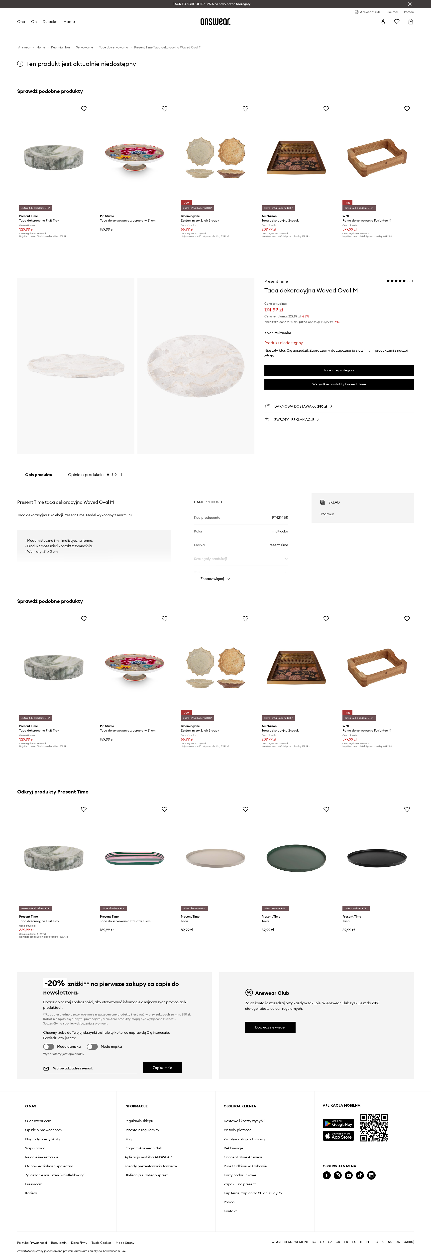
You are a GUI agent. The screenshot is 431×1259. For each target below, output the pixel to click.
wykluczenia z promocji (90, 1023)
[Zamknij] (410, 4)
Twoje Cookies (101, 1235)
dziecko (50, 21)
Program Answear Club (143, 1148)
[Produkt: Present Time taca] (215, 858)
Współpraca (35, 1148)
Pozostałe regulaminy (141, 1130)
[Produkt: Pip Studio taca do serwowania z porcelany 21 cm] (134, 158)
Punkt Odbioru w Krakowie (245, 1166)
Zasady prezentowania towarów (150, 1166)
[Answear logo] (215, 21)
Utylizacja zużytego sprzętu (147, 1175)
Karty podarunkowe (240, 1175)
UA (398, 1234)
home (69, 21)
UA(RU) (409, 1234)
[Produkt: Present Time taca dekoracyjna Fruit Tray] (54, 158)
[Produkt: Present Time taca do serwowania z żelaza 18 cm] (134, 858)
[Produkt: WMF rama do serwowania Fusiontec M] (377, 158)
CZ (330, 1234)
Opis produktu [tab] (38, 474)
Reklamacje (233, 1148)
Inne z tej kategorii (339, 370)
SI (383, 1234)
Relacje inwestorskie (41, 1157)
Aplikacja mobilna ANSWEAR (148, 1157)
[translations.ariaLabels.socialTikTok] (360, 1175)
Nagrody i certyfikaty (42, 1139)
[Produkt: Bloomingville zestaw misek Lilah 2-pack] (215, 158)
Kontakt (230, 1211)
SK (390, 1234)
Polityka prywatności (32, 1235)
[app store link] (338, 1135)
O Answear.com (38, 1121)
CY (322, 1234)
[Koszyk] (411, 21)
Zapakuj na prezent (240, 1184)
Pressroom (33, 1184)
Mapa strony (125, 1235)
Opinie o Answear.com (43, 1130)
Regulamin (59, 1235)
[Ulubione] (397, 21)
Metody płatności (238, 1130)
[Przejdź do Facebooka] (327, 1175)
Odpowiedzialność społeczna (49, 1166)
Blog (128, 1139)
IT (361, 1234)
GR (338, 1234)
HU (354, 1234)
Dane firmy (79, 1235)
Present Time (276, 281)
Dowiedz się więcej (270, 1027)
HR (346, 1234)
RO (376, 1234)
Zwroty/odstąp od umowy (244, 1139)
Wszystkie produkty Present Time (339, 384)
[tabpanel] (215, 532)
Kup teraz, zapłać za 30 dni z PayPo (253, 1193)
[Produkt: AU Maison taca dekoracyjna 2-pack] (296, 158)
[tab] (95, 474)
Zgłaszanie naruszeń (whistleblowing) (55, 1175)
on (34, 21)
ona (21, 21)
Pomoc (229, 1202)
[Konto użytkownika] (383, 21)
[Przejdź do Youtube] (349, 1175)
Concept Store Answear (243, 1157)
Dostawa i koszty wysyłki (244, 1121)
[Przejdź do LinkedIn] (371, 1175)
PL (368, 1234)
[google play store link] (338, 1123)
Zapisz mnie (162, 1067)
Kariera (31, 1193)
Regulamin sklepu (138, 1121)
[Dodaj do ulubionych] (84, 108)
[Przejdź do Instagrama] (338, 1175)
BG (314, 1234)
